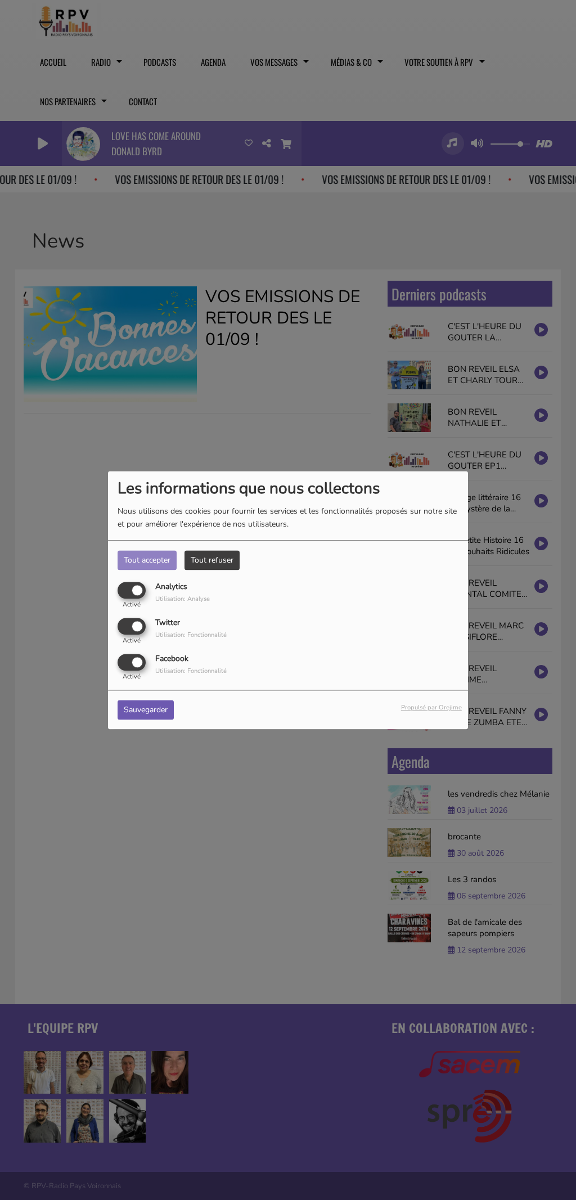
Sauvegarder (146, 709)
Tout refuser (212, 560)
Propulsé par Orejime (431, 707)
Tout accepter (147, 560)
